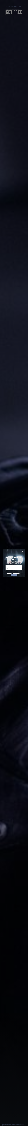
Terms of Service (16, 573)
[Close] (22, 551)
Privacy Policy (9, 573)
